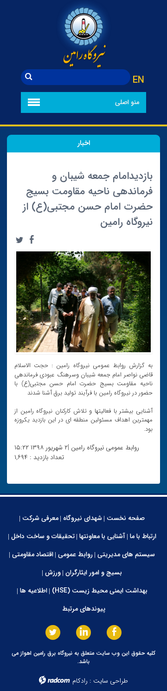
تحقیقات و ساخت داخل (43, 536)
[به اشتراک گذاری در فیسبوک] (31, 240)
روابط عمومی (75, 554)
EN (138, 80)
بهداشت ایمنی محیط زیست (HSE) (100, 591)
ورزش (53, 572)
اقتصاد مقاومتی (32, 554)
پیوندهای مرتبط (83, 609)
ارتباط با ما (143, 536)
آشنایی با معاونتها (102, 536)
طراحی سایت (110, 681)
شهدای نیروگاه (82, 518)
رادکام (80, 681)
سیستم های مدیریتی (126, 554)
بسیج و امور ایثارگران (93, 572)
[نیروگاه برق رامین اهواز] (83, 34)
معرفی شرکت (40, 518)
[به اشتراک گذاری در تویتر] (19, 240)
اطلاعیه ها (33, 591)
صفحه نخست (126, 518)
